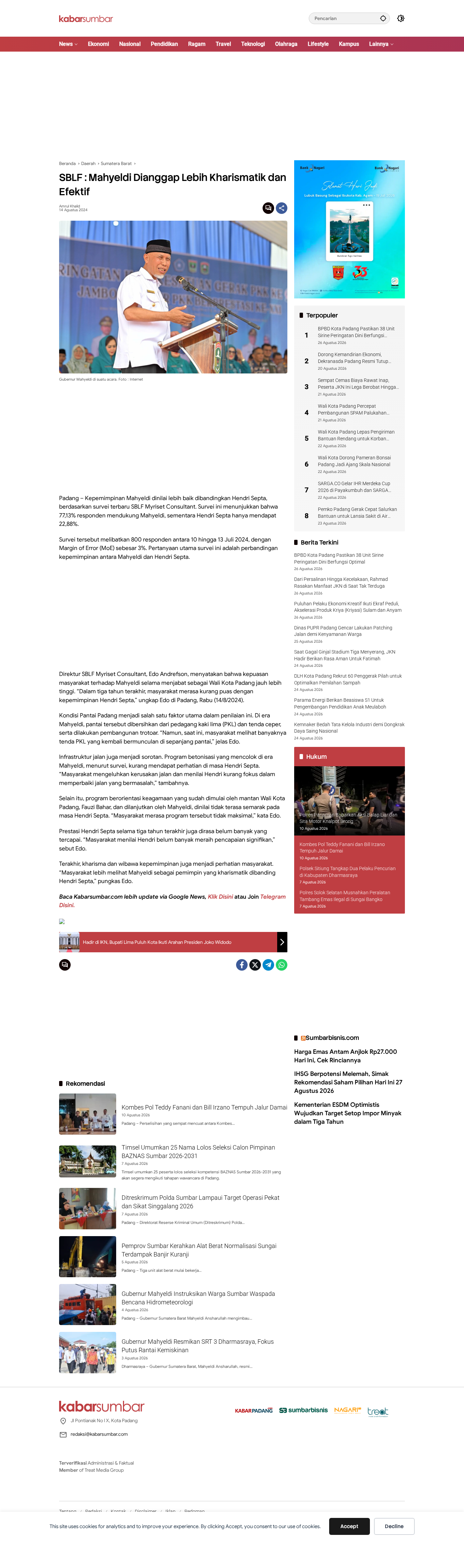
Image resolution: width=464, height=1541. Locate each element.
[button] (383, 18)
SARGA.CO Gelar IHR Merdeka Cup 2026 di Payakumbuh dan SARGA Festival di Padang (354, 487)
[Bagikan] (281, 208)
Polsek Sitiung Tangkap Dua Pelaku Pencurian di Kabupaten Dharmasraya (348, 872)
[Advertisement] (232, 105)
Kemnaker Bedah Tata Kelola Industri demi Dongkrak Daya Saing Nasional (349, 727)
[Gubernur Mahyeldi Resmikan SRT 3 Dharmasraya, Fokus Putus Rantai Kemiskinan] (87, 1352)
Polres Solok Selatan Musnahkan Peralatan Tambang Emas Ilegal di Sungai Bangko (345, 896)
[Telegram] (268, 965)
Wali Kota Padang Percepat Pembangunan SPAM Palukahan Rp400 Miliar (352, 409)
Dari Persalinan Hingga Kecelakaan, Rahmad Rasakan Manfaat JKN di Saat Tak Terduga (341, 582)
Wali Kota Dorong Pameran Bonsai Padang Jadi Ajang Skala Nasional (354, 461)
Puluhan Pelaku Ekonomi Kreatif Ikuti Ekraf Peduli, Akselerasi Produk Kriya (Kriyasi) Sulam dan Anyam (347, 607)
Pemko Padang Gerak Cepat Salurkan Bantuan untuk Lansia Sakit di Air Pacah (357, 513)
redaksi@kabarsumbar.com (99, 1434)
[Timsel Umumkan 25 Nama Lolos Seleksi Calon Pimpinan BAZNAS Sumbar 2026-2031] (87, 1161)
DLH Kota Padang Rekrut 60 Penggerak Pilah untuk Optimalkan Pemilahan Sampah (348, 679)
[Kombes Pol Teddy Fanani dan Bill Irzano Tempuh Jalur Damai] (87, 1114)
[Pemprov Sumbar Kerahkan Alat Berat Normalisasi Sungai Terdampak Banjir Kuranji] (87, 1256)
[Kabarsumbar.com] (86, 18)
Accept (349, 1526)
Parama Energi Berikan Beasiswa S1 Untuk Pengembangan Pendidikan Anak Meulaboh (340, 703)
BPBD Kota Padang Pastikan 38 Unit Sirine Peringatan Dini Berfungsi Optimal (356, 332)
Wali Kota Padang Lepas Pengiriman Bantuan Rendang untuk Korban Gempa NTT (356, 435)
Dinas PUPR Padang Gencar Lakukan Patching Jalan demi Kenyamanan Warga (343, 631)
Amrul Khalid (69, 206)
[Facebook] (242, 965)
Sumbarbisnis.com (332, 1038)
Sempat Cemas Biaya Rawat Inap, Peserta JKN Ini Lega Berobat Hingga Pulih (357, 384)
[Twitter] (255, 965)
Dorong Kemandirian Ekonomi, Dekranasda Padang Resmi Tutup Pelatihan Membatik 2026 (353, 358)
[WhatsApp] (281, 965)
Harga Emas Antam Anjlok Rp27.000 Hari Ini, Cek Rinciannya (345, 1056)
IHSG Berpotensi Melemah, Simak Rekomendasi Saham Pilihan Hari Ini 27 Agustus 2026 (348, 1082)
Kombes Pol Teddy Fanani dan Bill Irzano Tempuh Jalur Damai (204, 1107)
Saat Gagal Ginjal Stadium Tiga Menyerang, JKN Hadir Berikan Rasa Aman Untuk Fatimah (344, 655)
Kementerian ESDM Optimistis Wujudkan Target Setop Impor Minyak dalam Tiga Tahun (347, 1113)
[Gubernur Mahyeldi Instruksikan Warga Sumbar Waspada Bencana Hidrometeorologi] (87, 1304)
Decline (394, 1526)
